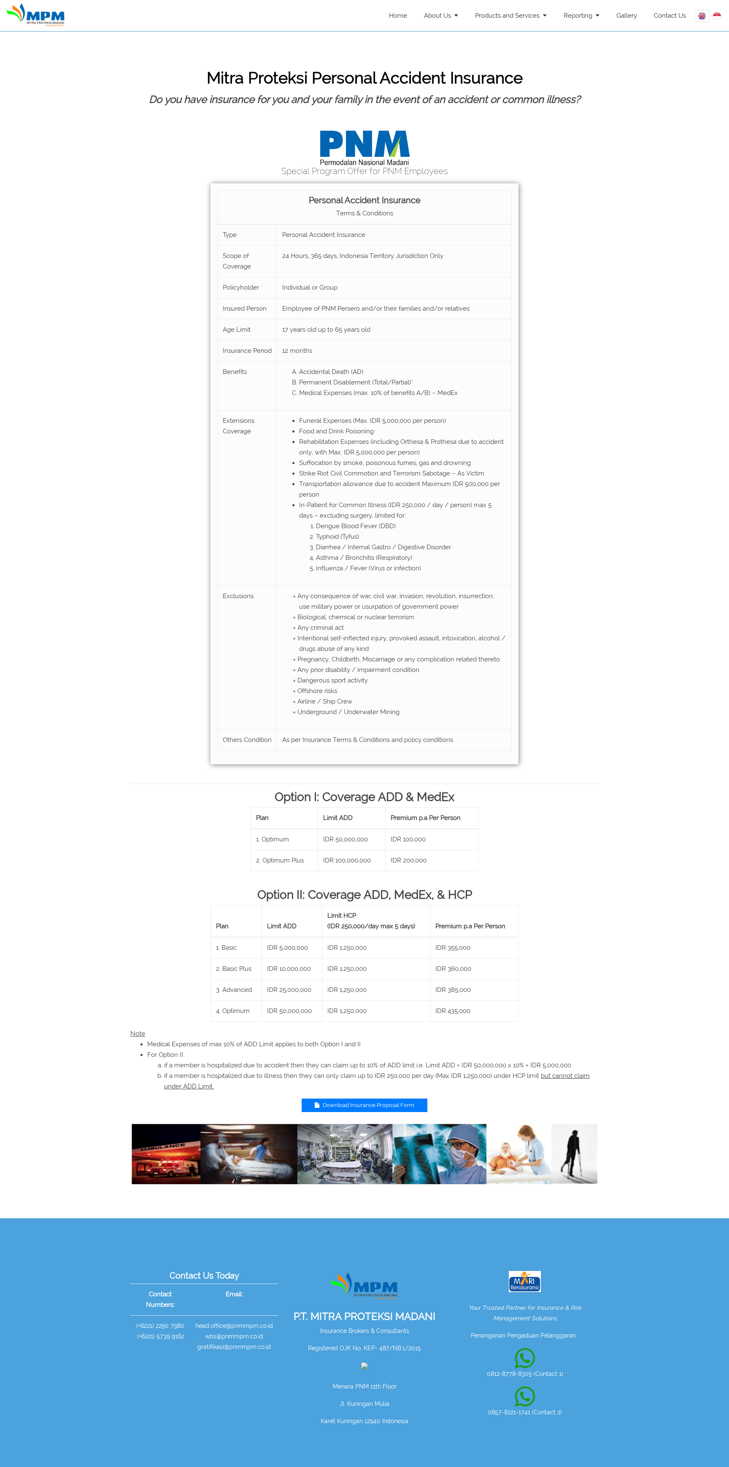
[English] (702, 15)
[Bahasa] (717, 15)
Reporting (580, 15)
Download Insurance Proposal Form (367, 1105)
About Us (439, 15)
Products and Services (509, 15)
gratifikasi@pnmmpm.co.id (234, 1346)
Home (398, 15)
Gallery (626, 15)
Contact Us (670, 15)
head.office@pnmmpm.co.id (234, 1325)
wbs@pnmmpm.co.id (234, 1336)
